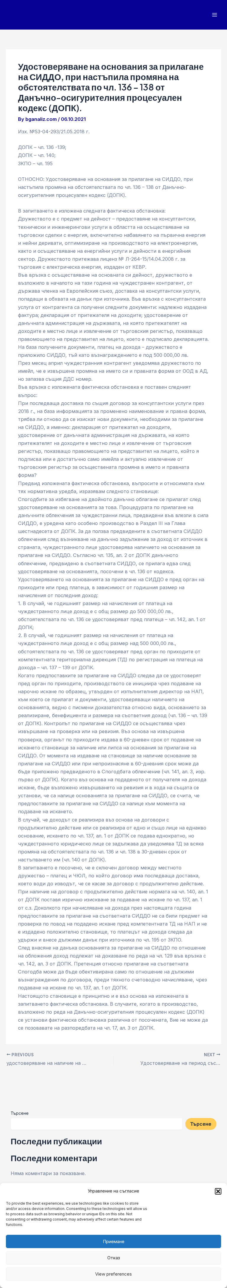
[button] (218, 1191)
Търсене (20, 1113)
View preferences (113, 1274)
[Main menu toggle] (214, 15)
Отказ (113, 1258)
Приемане (113, 1241)
